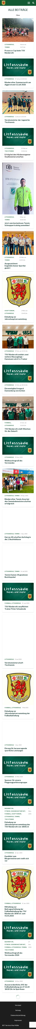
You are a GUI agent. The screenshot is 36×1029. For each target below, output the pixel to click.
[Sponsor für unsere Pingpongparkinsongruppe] (18, 765)
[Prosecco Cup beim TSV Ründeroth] (18, 30)
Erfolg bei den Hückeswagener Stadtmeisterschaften (17, 155)
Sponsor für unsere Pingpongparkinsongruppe (16, 781)
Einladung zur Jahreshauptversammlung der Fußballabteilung (17, 713)
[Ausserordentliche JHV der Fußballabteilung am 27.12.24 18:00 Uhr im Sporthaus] (18, 970)
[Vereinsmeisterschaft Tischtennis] (18, 636)
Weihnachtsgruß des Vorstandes (13, 461)
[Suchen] (33, 3)
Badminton (9, 808)
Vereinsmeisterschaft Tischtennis (14, 664)
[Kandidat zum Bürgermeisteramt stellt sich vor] (18, 841)
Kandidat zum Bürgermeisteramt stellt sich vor (17, 858)
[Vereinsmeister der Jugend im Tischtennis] (18, 102)
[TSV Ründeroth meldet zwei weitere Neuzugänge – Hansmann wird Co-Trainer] (18, 336)
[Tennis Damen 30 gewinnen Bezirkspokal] (18, 557)
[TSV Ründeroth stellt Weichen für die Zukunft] (18, 408)
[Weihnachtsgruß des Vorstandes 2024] (18, 930)
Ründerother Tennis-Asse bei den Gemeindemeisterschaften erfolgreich (18, 501)
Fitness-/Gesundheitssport (15, 811)
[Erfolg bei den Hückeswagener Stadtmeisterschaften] (18, 137)
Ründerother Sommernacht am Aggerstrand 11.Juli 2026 (18, 83)
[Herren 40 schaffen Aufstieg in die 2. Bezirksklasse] (18, 520)
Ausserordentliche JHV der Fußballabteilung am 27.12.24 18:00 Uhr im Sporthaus (17, 987)
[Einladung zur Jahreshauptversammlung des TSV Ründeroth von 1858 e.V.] (18, 797)
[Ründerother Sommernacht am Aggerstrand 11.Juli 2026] (18, 67)
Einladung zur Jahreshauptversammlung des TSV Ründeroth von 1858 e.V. (17, 824)
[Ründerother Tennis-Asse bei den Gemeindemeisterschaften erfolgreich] (18, 481)
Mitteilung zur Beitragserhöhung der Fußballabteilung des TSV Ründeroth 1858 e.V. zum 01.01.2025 (15, 911)
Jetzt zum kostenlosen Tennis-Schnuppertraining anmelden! (17, 224)
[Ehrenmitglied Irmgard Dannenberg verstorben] (18, 373)
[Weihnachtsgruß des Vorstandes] (18, 446)
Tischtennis (9, 151)
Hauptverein (9, 310)
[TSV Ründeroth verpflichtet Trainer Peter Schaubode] (18, 592)
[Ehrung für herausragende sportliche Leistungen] (18, 731)
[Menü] (28, 2)
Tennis (7, 47)
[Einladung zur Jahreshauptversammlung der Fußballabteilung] (18, 688)
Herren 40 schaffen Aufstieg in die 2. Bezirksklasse (18, 538)
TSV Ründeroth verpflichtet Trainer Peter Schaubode (16, 607)
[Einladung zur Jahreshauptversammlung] (18, 291)
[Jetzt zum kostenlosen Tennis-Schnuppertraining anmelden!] (18, 188)
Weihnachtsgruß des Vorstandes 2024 (13, 954)
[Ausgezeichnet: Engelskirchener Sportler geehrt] (18, 243)
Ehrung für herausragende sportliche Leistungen (16, 749)
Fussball (8, 422)
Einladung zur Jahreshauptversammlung (16, 318)
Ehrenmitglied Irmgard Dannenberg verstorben (15, 389)
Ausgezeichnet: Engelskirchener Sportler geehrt (15, 265)
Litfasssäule (9, 44)
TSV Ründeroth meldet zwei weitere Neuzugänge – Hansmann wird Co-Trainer (16, 356)
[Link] (3, 2)
